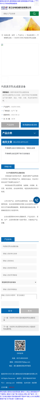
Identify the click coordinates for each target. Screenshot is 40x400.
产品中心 (21, 35)
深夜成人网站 (22, 394)
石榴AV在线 (19, 399)
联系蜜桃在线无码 (30, 125)
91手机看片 (11, 399)
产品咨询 (10, 125)
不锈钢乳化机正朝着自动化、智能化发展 (20, 148)
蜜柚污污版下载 (12, 394)
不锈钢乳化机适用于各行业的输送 (17, 153)
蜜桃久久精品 (25, 392)
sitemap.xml (10, 383)
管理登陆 (19, 383)
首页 (13, 35)
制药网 (34, 383)
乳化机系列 (31, 35)
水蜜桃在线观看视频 (13, 392)
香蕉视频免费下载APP (19, 396)
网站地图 (3, 392)
